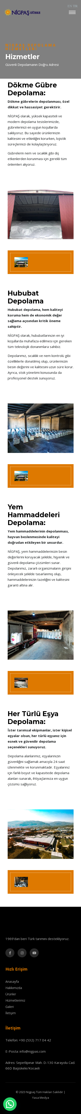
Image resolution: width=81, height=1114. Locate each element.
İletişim (10, 1013)
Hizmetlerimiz (15, 1000)
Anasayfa (12, 981)
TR (75, 6)
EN (70, 6)
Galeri (9, 1007)
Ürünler (10, 994)
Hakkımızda (13, 988)
